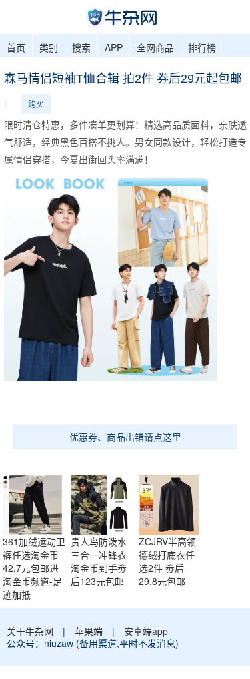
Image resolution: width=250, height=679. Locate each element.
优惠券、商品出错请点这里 (125, 436)
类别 (48, 47)
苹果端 (89, 631)
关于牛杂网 (30, 631)
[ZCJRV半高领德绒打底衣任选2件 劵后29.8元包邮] (172, 502)
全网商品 (155, 47)
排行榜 (202, 47)
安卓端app (146, 631)
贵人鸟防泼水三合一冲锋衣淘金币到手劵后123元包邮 (99, 561)
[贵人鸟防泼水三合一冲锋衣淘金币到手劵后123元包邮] (104, 502)
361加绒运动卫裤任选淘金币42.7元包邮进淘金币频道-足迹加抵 (34, 568)
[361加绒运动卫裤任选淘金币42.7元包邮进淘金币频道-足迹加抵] (36, 502)
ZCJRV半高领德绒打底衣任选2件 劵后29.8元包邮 (167, 561)
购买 (36, 103)
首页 (16, 47)
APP (114, 47)
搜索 (81, 47)
